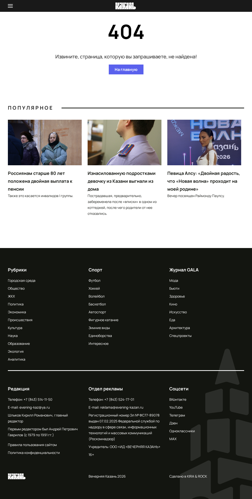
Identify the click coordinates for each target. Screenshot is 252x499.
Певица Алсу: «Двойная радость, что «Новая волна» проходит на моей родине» (203, 181)
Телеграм (177, 415)
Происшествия (20, 319)
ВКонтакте (177, 399)
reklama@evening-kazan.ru (121, 407)
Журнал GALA (184, 270)
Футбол (94, 280)
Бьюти (174, 288)
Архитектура (179, 327)
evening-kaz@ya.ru (34, 407)
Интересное (99, 343)
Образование (19, 343)
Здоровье (177, 296)
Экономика (17, 312)
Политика (16, 304)
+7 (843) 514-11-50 (38, 399)
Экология (16, 351)
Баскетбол (97, 304)
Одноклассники (182, 431)
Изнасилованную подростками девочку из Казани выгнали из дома (122, 181)
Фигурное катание (103, 319)
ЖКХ (11, 296)
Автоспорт (97, 312)
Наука (13, 335)
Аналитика (16, 359)
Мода (173, 280)
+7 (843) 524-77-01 (119, 399)
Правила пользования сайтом (32, 444)
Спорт (95, 270)
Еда (172, 319)
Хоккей (94, 288)
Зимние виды (99, 327)
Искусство (178, 312)
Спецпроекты (180, 335)
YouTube (176, 407)
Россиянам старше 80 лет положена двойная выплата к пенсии (40, 181)
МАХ (172, 438)
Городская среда (21, 280)
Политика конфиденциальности (34, 452)
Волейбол (97, 296)
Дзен (173, 423)
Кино (173, 304)
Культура (15, 327)
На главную (126, 69)
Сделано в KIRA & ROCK (188, 476)
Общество (16, 288)
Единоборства (100, 335)
